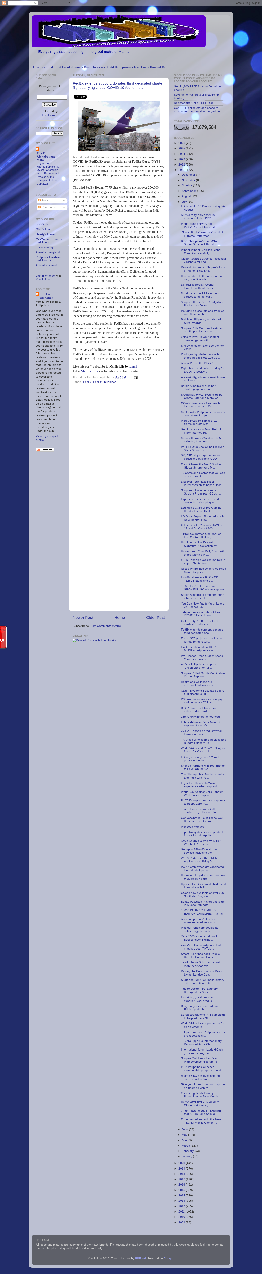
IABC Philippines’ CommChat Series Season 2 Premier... (200, 243)
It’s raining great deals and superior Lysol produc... (198, 999)
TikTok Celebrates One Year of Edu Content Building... (201, 535)
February (188, 1151)
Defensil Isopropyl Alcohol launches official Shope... (198, 286)
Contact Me (158, 67)
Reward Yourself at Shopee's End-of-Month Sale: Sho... (203, 269)
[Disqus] (119, 441)
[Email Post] (135, 377)
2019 (182, 1168)
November (189, 180)
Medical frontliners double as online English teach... (199, 929)
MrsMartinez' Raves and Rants (49, 241)
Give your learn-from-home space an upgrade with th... (203, 1086)
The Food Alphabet (46, 296)
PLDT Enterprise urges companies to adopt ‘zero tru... (203, 802)
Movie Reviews (94, 67)
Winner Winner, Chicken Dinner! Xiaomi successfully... (201, 251)
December (189, 174)
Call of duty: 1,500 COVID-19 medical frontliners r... (200, 622)
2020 (182, 1163)
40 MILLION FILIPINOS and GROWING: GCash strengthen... (203, 588)
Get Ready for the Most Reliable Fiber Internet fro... (201, 431)
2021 (182, 169)
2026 (182, 143)
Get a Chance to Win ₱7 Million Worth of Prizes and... (201, 842)
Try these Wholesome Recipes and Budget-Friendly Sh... (203, 741)
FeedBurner (50, 115)
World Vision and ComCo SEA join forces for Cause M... (203, 750)
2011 (181, 1211)
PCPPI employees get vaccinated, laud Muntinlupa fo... (203, 868)
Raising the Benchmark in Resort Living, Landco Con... (202, 973)
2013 (182, 1200)
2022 (182, 164)
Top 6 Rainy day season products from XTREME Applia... (202, 833)
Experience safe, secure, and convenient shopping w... (200, 501)
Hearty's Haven (46, 234)
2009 (182, 1222)
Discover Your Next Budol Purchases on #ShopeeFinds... (202, 483)
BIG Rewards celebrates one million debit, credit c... (199, 710)
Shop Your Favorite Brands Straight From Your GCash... (201, 492)
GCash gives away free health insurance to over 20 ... (200, 405)
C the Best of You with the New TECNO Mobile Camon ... (201, 1121)
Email (123, 366)
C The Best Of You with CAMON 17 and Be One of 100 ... (201, 527)
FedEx (87, 381)
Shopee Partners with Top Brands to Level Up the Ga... (203, 767)
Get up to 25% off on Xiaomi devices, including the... (199, 851)
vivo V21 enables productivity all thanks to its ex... (201, 732)
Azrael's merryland (48, 252)
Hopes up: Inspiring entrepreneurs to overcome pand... (203, 877)
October (187, 185)
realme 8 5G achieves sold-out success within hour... (201, 1077)
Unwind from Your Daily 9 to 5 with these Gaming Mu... (203, 553)
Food (57, 67)
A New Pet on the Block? (197, 363)
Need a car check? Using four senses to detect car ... (200, 295)
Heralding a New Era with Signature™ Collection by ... (200, 544)
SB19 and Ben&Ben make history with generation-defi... (202, 981)
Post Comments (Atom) (105, 625)
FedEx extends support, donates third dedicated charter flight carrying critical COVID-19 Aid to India (118, 85)
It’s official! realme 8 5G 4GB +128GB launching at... (199, 579)
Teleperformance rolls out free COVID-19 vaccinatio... (200, 614)
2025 (182, 148)
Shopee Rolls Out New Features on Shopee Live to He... (202, 330)
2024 (182, 153)
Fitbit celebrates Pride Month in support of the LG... (201, 724)
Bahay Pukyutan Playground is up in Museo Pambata (203, 903)
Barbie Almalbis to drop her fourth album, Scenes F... (202, 596)
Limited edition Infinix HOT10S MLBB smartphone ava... (200, 649)
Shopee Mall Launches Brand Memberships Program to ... (200, 1060)
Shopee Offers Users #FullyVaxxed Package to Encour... (203, 304)
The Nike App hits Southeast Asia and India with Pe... (202, 776)
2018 (182, 1173)
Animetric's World (47, 265)
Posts (45, 200)
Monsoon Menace (192, 826)
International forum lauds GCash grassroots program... (202, 1051)
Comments (48, 207)
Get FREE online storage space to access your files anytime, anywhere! (198, 109)
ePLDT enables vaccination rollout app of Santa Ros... (203, 561)
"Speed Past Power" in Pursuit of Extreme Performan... (202, 234)
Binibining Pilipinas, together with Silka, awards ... (202, 321)
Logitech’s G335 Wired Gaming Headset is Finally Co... (201, 509)
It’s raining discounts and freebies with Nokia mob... (202, 312)
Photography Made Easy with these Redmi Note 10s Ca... (200, 356)
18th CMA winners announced (200, 716)
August (187, 196)
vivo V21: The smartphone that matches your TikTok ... (201, 947)
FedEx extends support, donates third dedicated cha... (202, 631)
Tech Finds (141, 67)
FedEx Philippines (104, 381)
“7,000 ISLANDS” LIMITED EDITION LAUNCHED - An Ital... (203, 912)
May (185, 1134)
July (185, 201)
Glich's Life (43, 229)
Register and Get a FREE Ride (194, 102)
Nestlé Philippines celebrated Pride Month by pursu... (203, 570)
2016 (182, 1184)
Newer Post (83, 617)
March (186, 1145)
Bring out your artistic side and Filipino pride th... (200, 1008)
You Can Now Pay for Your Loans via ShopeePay (202, 605)
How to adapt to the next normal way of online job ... (201, 278)
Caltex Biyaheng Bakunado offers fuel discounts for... (202, 692)
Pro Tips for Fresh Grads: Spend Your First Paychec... (202, 657)
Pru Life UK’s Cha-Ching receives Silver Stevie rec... (202, 448)
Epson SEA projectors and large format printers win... (201, 640)
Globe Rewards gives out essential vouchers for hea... (203, 260)
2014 (182, 1195)
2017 (182, 1179)
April (185, 1140)
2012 (182, 1206)
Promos (77, 67)
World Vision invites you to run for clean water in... (202, 1025)
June (185, 1129)
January (187, 1156)
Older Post (155, 617)
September (189, 190)
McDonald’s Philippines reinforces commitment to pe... (203, 414)
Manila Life (89, 371)
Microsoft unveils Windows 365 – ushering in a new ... (202, 440)
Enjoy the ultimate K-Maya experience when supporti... (200, 785)
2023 (182, 159)
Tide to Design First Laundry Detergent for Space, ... (199, 990)
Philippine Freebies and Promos (48, 259)
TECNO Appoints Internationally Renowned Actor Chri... (201, 1042)
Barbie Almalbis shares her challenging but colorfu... (198, 387)
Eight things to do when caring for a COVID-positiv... (202, 370)
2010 (182, 1216)
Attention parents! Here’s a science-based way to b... (199, 921)
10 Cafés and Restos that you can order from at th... (203, 474)
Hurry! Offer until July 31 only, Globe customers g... (200, 1103)
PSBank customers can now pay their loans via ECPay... (202, 701)
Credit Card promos (119, 67)
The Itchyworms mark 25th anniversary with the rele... (199, 811)
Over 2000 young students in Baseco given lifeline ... (199, 938)
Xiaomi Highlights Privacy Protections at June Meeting (200, 1095)
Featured (47, 67)
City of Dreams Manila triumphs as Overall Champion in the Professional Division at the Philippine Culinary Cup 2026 (48, 173)
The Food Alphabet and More (46, 156)
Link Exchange (45, 275)
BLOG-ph (42, 224)
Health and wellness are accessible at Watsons (197, 683)
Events (67, 67)
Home (36, 67)
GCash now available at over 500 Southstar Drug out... (202, 894)
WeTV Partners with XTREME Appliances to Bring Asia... (200, 860)
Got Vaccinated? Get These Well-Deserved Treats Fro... (202, 819)
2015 (182, 1190)
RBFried (140, 1258)
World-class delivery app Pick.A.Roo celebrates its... (200, 225)
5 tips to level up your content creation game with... (200, 338)
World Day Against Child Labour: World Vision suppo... (202, 793)
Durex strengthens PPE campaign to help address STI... (203, 1016)
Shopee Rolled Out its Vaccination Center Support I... (203, 675)
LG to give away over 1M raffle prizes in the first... (201, 759)
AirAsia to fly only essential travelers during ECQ (198, 216)
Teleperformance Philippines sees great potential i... (203, 1034)
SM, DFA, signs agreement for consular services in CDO (200, 457)
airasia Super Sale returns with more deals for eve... (201, 964)
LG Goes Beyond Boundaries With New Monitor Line (203, 518)
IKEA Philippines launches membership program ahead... (202, 1068)
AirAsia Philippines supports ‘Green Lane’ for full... (199, 666)
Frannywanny (44, 247)
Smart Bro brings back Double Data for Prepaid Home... (200, 955)
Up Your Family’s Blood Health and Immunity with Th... (203, 886)
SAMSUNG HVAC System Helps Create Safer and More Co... (201, 396)
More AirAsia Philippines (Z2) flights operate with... (199, 422)
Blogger (168, 1258)
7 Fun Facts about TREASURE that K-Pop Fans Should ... (201, 1112)
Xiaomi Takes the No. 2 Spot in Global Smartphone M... (201, 466)
